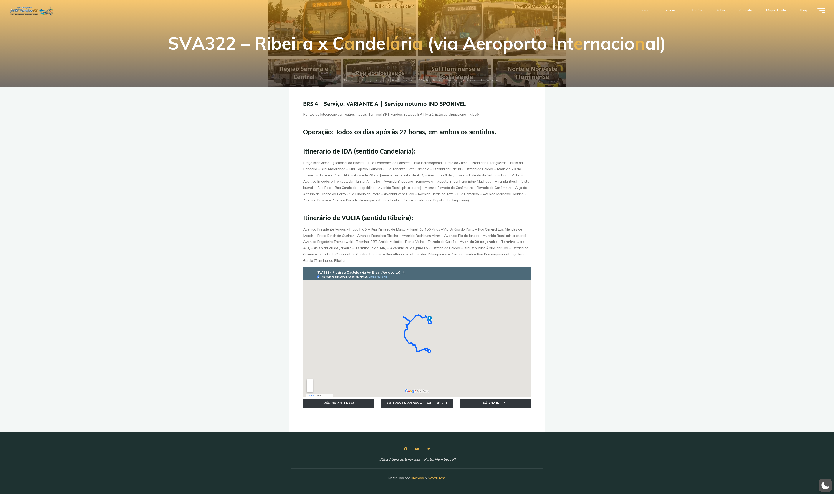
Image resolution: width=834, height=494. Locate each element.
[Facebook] (405, 449)
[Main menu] (821, 10)
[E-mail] (417, 449)
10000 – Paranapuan (399, 80)
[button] (825, 485)
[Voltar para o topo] (817, 477)
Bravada (417, 478)
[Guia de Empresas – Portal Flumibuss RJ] (31, 10)
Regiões (349, 80)
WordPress (437, 478)
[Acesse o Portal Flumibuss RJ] (428, 449)
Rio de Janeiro (370, 80)
